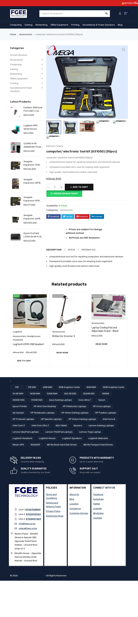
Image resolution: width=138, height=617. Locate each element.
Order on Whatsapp (66, 193)
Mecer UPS (18, 444)
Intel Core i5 (109, 419)
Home (13, 34)
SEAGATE (35, 444)
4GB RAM (47, 387)
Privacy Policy (53, 511)
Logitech (17, 331)
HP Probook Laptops (23, 419)
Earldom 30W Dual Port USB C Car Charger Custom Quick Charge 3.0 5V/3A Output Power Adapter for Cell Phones (33, 109)
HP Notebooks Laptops (43, 412)
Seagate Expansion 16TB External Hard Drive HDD (32, 199)
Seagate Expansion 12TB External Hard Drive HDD (32, 163)
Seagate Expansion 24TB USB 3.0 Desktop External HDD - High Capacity (32, 217)
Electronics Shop (54, 516)
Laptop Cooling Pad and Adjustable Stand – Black (105, 329)
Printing (75, 25)
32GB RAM (52, 393)
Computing (16, 25)
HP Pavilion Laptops (105, 412)
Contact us (75, 508)
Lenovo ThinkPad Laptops (59, 432)
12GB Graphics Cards (113, 387)
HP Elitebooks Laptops (74, 406)
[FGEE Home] (18, 11)
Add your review (54, 146)
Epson (102, 400)
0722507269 (33, 519)
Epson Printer (20, 406)
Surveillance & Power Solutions (98, 25)
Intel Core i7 (19, 425)
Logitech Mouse (47, 438)
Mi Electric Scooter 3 (63, 336)
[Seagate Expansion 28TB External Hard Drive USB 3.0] (15, 183)
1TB (17, 387)
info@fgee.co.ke (27, 523)
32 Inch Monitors (18, 55)
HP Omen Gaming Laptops (75, 412)
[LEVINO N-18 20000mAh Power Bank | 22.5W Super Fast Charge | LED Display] (15, 147)
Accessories (25, 34)
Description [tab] (53, 249)
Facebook (98, 494)
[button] (123, 49)
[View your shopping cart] (125, 13)
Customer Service (79, 513)
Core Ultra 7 (85, 400)
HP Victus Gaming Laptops (82, 419)
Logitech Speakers (72, 438)
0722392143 (33, 514)
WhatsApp (98, 513)
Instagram (98, 499)
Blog (120, 25)
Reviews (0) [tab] (88, 249)
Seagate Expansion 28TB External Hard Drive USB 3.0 (32, 181)
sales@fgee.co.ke (28, 528)
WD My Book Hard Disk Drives (62, 444)
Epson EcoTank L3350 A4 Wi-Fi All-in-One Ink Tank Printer (33, 235)
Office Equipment (59, 25)
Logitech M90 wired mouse (31, 127)
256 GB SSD (70, 393)
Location (74, 504)
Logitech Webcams (98, 438)
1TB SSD (32, 387)
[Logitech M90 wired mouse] (15, 129)
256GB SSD (89, 393)
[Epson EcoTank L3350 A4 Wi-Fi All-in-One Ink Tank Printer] (15, 237)
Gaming (28, 25)
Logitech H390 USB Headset (28, 344)
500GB (105, 393)
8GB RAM (91, 387)
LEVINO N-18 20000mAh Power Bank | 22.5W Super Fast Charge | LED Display (33, 145)
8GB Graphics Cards (69, 387)
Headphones (33, 336)
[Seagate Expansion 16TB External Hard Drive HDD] (15, 201)
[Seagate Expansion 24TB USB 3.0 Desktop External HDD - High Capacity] (15, 219)
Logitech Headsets (22, 438)
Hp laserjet (18, 412)
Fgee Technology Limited (31, 575)
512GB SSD (36, 400)
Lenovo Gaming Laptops (101, 425)
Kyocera (78, 425)
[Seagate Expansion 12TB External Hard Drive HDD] (15, 165)
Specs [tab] (71, 249)
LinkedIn (97, 508)
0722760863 (33, 509)
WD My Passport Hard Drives (98, 444)
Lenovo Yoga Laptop (90, 432)
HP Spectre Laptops (51, 419)
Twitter (96, 504)
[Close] (135, 2)
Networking (41, 25)
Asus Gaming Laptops (60, 400)
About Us (74, 494)
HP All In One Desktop (45, 406)
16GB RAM (35, 393)
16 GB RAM (18, 393)
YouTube (97, 518)
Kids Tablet (61, 425)
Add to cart (80, 187)
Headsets (18, 340)
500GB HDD (19, 400)
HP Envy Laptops (102, 406)
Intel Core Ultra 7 (40, 425)
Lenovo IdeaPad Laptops (26, 432)
